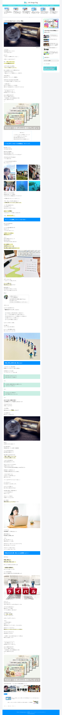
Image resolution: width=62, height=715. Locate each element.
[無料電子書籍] (22, 688)
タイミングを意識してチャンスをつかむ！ (20, 136)
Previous (3, 11)
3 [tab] (32, 17)
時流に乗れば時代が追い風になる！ (19, 137)
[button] (57, 63)
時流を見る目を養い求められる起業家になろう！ (22, 139)
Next (58, 11)
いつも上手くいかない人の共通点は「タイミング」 (22, 134)
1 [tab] (29, 17)
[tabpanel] (8, 11)
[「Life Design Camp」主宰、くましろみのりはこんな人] (10, 688)
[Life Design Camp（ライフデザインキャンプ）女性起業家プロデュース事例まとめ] (34, 688)
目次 (21, 132)
